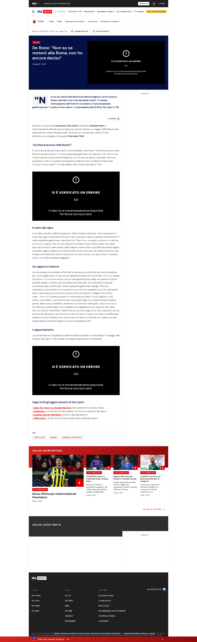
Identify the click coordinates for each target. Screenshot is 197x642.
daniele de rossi (72, 437)
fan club (39, 437)
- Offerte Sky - (39, 418)
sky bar (68, 611)
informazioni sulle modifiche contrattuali (105, 633)
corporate (103, 621)
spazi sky (69, 616)
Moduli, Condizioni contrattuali (65, 633)
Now (67, 606)
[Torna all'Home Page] (44, 11)
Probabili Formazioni (109, 21)
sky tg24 (35, 601)
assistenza (144, 633)
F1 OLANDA (139, 12)
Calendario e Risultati (75, 21)
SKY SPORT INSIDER (156, 12)
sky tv (68, 596)
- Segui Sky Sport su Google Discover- (52, 407)
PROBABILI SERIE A (105, 12)
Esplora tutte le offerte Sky (57, 4)
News (51, 21)
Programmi (70, 621)
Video (59, 21)
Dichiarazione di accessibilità (111, 611)
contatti (152, 633)
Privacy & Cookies (83, 633)
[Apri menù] (33, 11)
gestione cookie (106, 596)
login (162, 4)
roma (54, 437)
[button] (94, 639)
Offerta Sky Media (106, 616)
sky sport (36, 596)
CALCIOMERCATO (124, 12)
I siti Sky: (34, 590)
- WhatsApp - (39, 411)
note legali (103, 606)
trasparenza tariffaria (131, 633)
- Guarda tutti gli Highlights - (47, 414)
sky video (35, 606)
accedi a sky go (154, 589)
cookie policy (104, 601)
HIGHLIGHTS (89, 12)
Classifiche (93, 21)
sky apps (69, 601)
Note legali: (102, 590)
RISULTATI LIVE (75, 12)
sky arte (35, 611)
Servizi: (68, 590)
